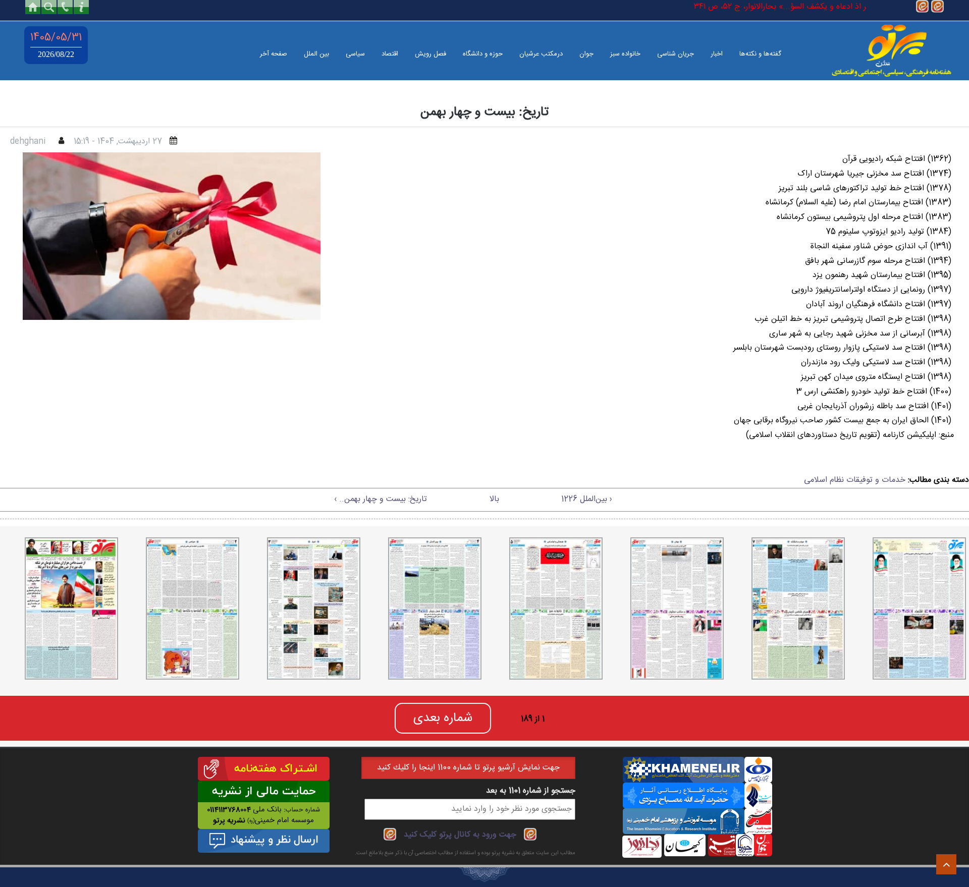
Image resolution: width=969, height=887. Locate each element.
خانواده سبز (625, 54)
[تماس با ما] (65, 7)
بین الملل (316, 54)
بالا (494, 499)
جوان (586, 54)
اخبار (717, 54)
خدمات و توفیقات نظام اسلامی (854, 480)
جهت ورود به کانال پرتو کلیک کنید (460, 835)
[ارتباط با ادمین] (937, 7)
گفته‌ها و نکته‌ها (760, 54)
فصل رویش (430, 54)
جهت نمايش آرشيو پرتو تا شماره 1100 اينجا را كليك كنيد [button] (468, 767)
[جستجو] (49, 7)
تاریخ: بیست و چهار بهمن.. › (380, 499)
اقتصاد (390, 54)
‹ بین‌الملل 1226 (586, 499)
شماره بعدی (442, 718)
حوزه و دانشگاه (483, 54)
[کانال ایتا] (922, 7)
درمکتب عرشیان (541, 54)
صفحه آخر (273, 54)
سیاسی (355, 54)
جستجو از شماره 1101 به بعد (530, 791)
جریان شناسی (675, 54)
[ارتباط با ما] (81, 7)
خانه (32, 7)
